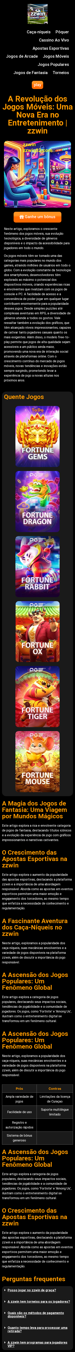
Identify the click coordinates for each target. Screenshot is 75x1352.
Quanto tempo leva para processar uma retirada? (37, 1329)
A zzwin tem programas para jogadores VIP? (37, 1344)
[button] (37, 1290)
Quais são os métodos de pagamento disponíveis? (36, 1314)
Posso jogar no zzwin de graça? (32, 1290)
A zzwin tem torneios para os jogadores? (39, 1302)
